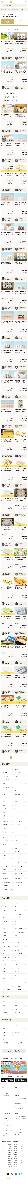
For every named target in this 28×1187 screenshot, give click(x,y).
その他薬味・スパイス (7, 890)
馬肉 (16, 1009)
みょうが (17, 858)
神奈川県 (10, 1150)
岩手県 (15, 1144)
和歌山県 (10, 1158)
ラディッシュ (6, 858)
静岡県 (9, 1154)
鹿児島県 (10, 1166)
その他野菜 (5, 885)
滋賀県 (3, 1156)
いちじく (5, 932)
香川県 (3, 1162)
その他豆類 (5, 878)
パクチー (17, 832)
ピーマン (17, 816)
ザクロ (17, 978)
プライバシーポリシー (6, 1125)
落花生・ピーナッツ (7, 816)
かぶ (16, 844)
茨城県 (22, 1146)
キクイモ (5, 798)
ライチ (4, 986)
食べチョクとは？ (5, 1091)
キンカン (17, 971)
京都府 (9, 1156)
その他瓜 (17, 885)
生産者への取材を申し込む (20, 1098)
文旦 (4, 971)
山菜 (16, 840)
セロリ (17, 855)
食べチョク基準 (5, 1093)
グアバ (4, 982)
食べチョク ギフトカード (20, 1129)
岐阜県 (3, 1154)
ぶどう (4, 906)
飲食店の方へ (4, 1098)
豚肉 (4, 1002)
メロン (4, 914)
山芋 (4, 837)
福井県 (9, 1152)
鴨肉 (16, 1005)
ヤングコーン (18, 821)
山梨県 (15, 1152)
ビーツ (17, 801)
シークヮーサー (6, 975)
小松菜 (4, 844)
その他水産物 (18, 1043)
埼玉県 (15, 1148)
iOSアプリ (17, 1134)
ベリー (4, 910)
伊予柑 (17, 950)
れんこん (17, 808)
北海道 (3, 1144)
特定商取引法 (4, 1128)
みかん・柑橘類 (6, 989)
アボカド (17, 862)
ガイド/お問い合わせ (6, 1118)
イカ (16, 1035)
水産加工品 (5, 1043)
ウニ (16, 1039)
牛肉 (16, 1002)
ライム (17, 968)
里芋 (4, 801)
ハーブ (17, 787)
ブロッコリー (6, 828)
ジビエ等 (5, 1012)
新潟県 (15, 1150)
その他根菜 (18, 878)
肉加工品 (17, 1012)
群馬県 (9, 1148)
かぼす (17, 964)
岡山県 (3, 1160)
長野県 (22, 1152)
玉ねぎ (17, 769)
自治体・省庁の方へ (19, 1108)
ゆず (16, 960)
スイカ (17, 924)
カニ (4, 1032)
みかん (17, 946)
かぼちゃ (17, 794)
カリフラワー (6, 866)
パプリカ (5, 824)
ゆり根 (4, 869)
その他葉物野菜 (6, 882)
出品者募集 (17, 1091)
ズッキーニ (18, 812)
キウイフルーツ (6, 921)
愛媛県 (9, 1162)
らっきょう (5, 840)
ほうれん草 (5, 821)
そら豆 (4, 808)
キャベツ (17, 824)
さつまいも (5, 776)
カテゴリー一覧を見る (14, 1051)
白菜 (16, 848)
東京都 (3, 1150)
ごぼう (4, 855)
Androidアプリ (18, 1136)
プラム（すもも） (19, 932)
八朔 (16, 957)
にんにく (5, 772)
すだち (4, 964)
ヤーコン (5, 848)
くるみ (17, 982)
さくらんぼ (18, 914)
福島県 (15, 1146)
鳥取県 (15, 1158)
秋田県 (3, 1146)
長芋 (16, 837)
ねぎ (16, 805)
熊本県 (15, 1164)
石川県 (3, 1152)
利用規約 (3, 1123)
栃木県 (3, 1148)
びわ (16, 935)
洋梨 (4, 928)
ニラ (4, 851)
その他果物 (18, 989)
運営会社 (3, 1116)
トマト (4, 769)
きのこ (17, 776)
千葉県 (22, 1148)
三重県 (22, 1154)
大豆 (16, 783)
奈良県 (3, 1158)
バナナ (4, 935)
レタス (17, 790)
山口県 (15, 1160)
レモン (4, 968)
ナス (4, 794)
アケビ (4, 942)
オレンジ (5, 953)
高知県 (15, 1162)
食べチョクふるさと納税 (20, 1116)
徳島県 (22, 1160)
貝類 (4, 1028)
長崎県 (9, 1164)
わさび (4, 873)
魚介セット (18, 1025)
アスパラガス (6, 787)
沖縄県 (15, 1166)
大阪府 (15, 1156)
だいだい (17, 975)
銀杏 (4, 978)
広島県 (9, 1160)
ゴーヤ (17, 851)
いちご (4, 903)
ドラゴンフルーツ (7, 946)
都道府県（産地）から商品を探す (10, 1141)
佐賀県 (3, 1164)
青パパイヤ (18, 869)
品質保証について (5, 1095)
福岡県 (22, 1162)
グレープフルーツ (19, 953)
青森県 (9, 1144)
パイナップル (18, 928)
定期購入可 (15, 29)
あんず (17, 942)
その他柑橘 (18, 986)
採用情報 (3, 1135)
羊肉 (4, 1009)
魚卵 (4, 1039)
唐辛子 (4, 812)
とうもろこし (6, 780)
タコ (4, 1035)
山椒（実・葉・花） (19, 874)
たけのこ (17, 798)
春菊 (4, 862)
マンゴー (17, 917)
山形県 (9, 1146)
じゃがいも (18, 772)
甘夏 (4, 950)
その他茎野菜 (18, 882)
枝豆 (4, 783)
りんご (17, 903)
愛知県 (15, 1154)
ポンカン (5, 960)
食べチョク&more (18, 1132)
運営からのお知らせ (6, 1121)
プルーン (17, 939)
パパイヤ (5, 939)
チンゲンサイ (18, 866)
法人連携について (18, 1106)
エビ (16, 1028)
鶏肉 (4, 1005)
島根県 (22, 1158)
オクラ (17, 828)
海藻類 (17, 1032)
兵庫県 (22, 1156)
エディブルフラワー (7, 832)
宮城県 (22, 1144)
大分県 (22, 1164)
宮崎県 (3, 1166)
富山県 (22, 1150)
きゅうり (5, 790)
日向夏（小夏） (6, 957)
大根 (4, 805)
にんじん (17, 780)
